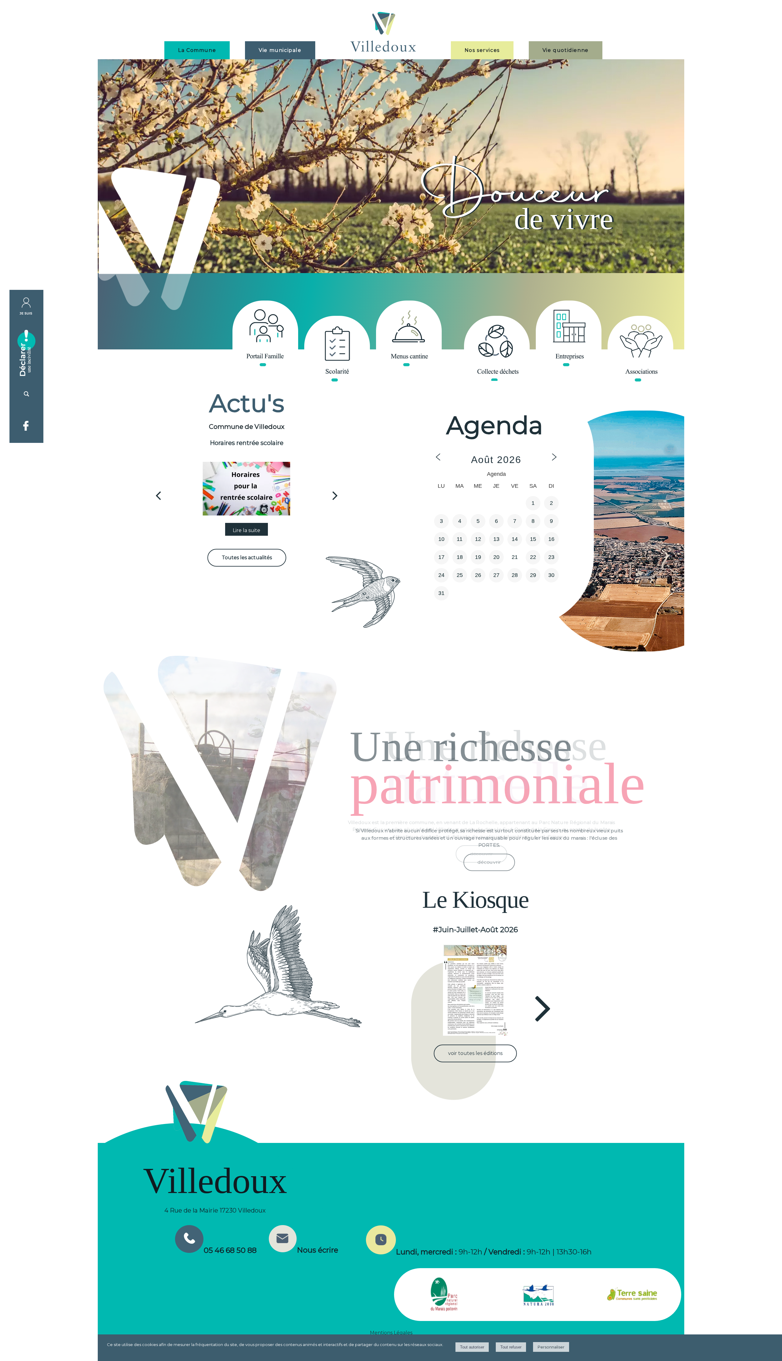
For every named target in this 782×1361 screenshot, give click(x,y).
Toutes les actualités (247, 557)
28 (515, 575)
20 (496, 557)
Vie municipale (280, 50)
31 (441, 593)
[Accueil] (383, 32)
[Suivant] (335, 495)
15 (533, 539)
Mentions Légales (391, 1333)
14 (515, 539)
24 (441, 575)
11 (459, 539)
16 (551, 539)
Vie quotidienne (566, 50)
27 (496, 575)
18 (460, 557)
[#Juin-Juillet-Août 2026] (475, 989)
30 (551, 575)
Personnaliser (551, 1347)
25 (460, 575)
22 (533, 557)
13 (496, 539)
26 (478, 575)
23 (551, 557)
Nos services (482, 50)
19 (478, 557)
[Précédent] (158, 495)
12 (478, 539)
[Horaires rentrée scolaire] (247, 489)
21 (515, 557)
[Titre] (265, 334)
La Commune (197, 50)
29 (533, 575)
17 (441, 557)
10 (441, 539)
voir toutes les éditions (475, 1053)
